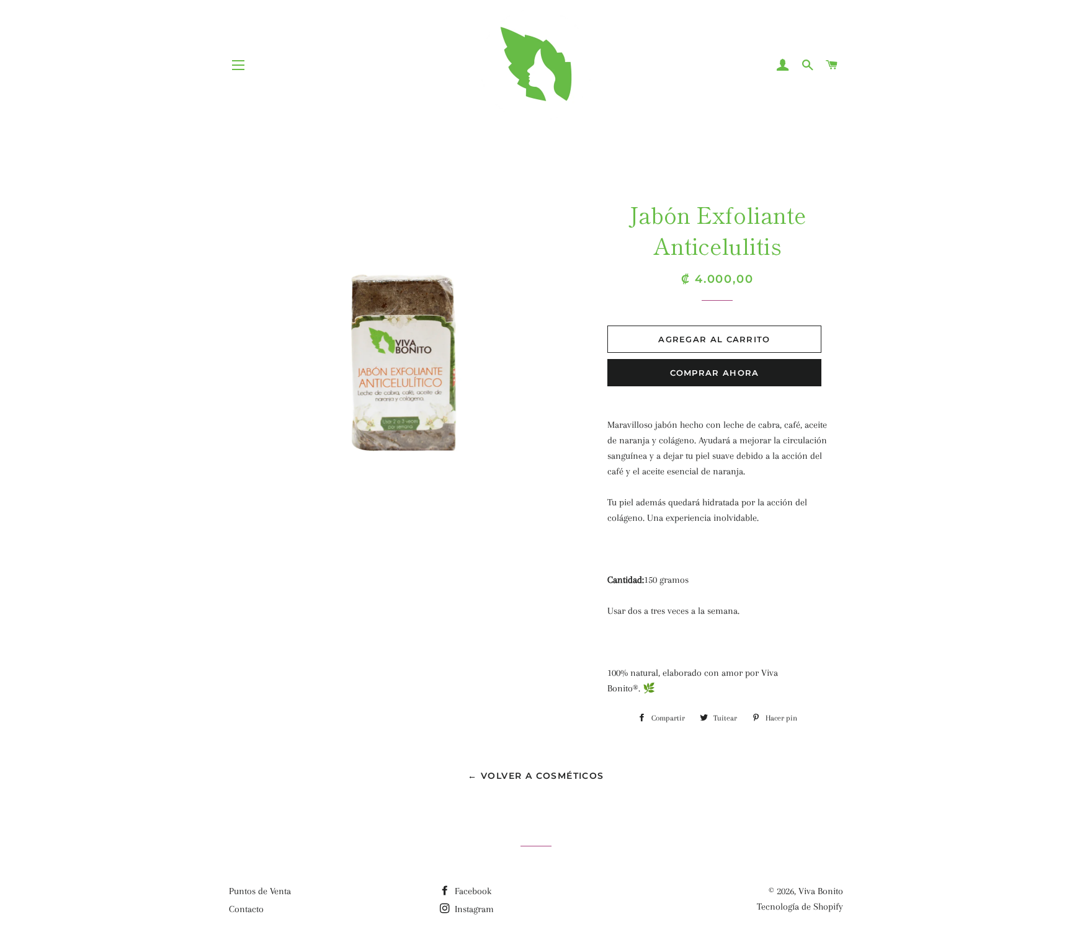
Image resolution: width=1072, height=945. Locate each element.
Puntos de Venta (260, 891)
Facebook (471, 891)
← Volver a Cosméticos (536, 775)
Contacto (246, 909)
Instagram (473, 909)
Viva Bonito (820, 891)
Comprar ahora (714, 373)
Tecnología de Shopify (800, 906)
